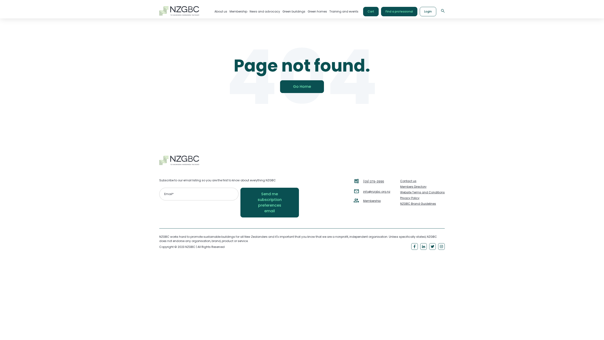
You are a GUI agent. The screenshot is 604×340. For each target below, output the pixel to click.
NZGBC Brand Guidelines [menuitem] (418, 204)
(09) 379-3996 (373, 181)
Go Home (302, 86)
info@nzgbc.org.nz (376, 192)
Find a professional (399, 11)
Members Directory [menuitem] (413, 187)
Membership (372, 201)
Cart (371, 11)
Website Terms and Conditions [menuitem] (422, 192)
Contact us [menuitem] (408, 181)
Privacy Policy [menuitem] (409, 198)
